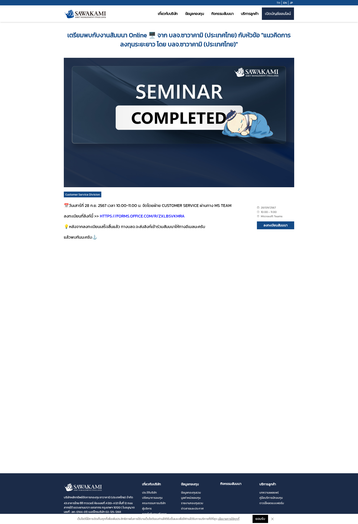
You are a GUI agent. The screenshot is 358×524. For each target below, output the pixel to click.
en (285, 3)
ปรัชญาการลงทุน (152, 498)
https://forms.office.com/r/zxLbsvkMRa (142, 216)
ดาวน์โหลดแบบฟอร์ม (271, 503)
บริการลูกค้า (250, 13)
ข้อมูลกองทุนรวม (191, 492)
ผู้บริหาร (147, 508)
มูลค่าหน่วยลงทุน (191, 498)
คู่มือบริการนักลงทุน (271, 498)
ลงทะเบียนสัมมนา (276, 225)
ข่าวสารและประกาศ (192, 508)
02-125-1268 (113, 512)
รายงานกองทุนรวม (192, 503)
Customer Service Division (82, 194)
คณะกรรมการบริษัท (154, 503)
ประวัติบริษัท (149, 492)
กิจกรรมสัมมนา (222, 13)
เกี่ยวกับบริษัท (168, 13)
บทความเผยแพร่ (269, 492)
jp (291, 3)
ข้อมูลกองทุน (194, 13)
